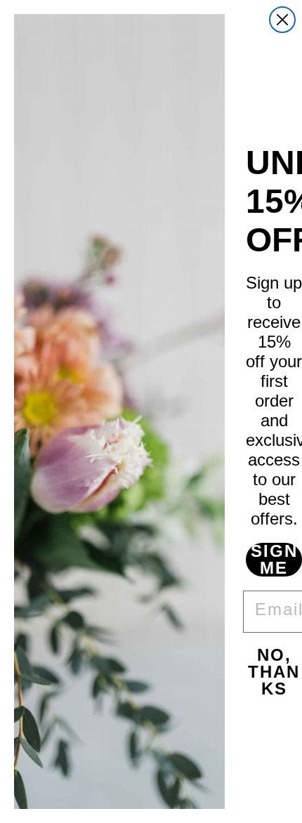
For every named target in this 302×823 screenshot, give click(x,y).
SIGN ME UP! (274, 560)
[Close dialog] (282, 19)
